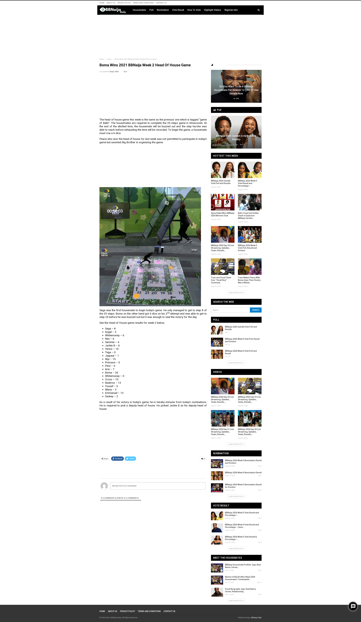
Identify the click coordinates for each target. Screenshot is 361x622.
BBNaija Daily (256, 618)
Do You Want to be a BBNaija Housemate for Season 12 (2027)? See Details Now (236, 90)
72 (260, 582)
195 (228, 356)
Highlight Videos (212, 10)
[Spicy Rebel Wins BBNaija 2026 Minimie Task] (223, 202)
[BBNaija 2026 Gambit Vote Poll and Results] (236, 132)
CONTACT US (161, 3)
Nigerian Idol (231, 10)
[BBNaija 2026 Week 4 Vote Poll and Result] (217, 354)
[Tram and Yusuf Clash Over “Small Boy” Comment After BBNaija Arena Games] (223, 266)
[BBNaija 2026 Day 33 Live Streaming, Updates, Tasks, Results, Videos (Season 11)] (250, 386)
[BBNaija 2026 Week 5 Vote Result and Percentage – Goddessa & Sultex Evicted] (250, 170)
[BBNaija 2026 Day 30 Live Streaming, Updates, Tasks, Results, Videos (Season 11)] (250, 418)
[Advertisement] (180, 35)
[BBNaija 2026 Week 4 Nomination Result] (217, 475)
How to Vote (194, 10)
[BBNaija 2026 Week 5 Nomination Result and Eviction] (217, 463)
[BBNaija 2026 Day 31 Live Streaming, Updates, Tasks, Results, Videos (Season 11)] (223, 418)
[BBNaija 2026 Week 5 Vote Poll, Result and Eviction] (250, 234)
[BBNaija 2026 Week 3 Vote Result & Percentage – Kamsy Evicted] (217, 540)
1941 (237, 98)
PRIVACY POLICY (124, 3)
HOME (101, 3)
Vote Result (178, 10)
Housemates (139, 10)
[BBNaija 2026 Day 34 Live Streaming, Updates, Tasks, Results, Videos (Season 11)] (223, 234)
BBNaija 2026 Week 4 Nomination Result (243, 472)
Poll (151, 10)
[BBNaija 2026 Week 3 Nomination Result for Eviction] (217, 487)
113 (228, 344)
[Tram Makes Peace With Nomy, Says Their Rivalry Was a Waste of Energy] (250, 266)
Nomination (163, 10)
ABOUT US (111, 3)
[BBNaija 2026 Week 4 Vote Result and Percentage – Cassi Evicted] (217, 527)
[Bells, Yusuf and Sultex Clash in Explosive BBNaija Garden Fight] (250, 202)
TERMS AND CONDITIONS (143, 3)
